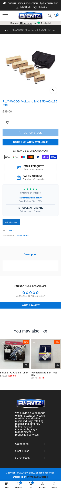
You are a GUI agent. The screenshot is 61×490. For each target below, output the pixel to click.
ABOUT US (25, 7)
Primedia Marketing (37, 476)
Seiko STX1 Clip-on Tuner (14, 372)
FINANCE (42, 7)
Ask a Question (11, 222)
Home (5, 30)
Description (30, 254)
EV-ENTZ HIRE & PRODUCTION (23, 3)
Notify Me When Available (30, 142)
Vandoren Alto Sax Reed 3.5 (44, 373)
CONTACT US (51, 3)
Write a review (30, 305)
